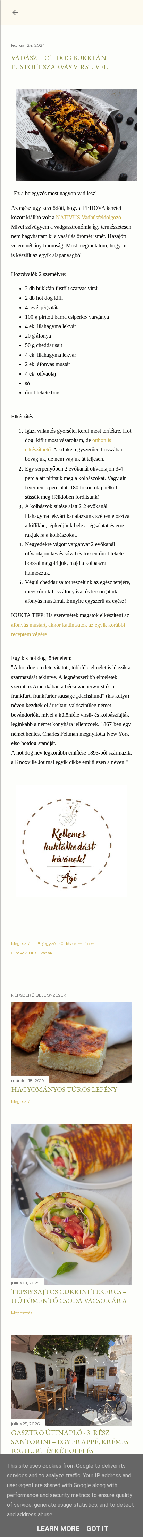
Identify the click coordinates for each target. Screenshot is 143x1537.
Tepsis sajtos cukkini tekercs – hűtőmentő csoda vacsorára (69, 1296)
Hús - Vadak (40, 952)
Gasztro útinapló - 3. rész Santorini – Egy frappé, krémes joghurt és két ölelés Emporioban (69, 1446)
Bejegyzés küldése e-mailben (65, 943)
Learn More (58, 1528)
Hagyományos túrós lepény (64, 1089)
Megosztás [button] (21, 943)
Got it (97, 1528)
